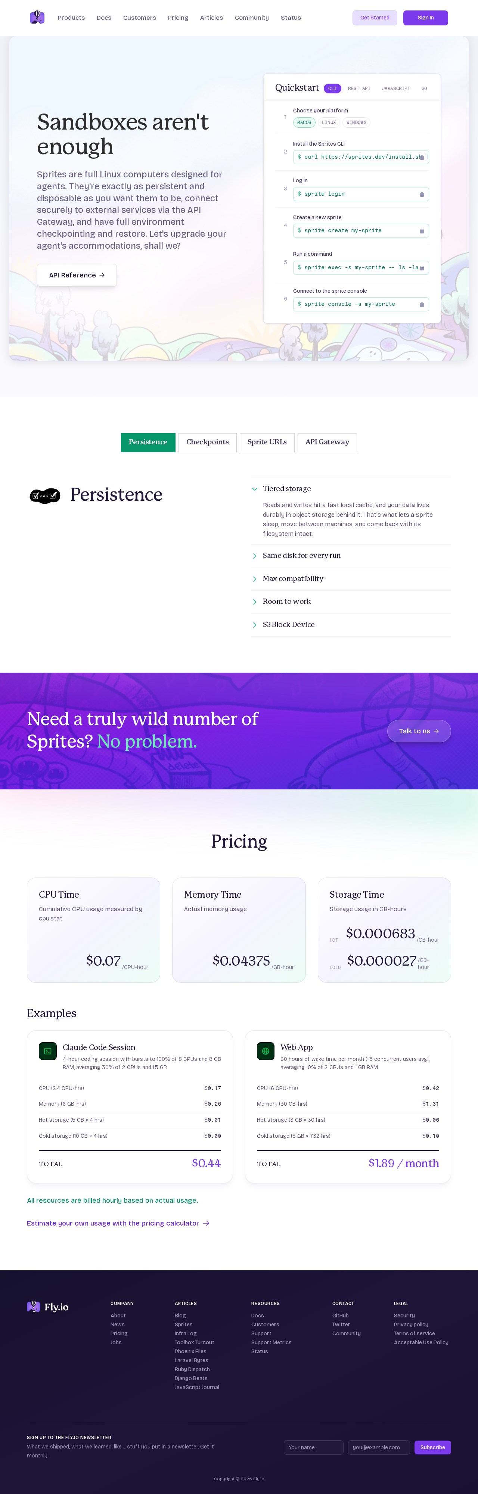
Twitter (341, 1324)
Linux (329, 122)
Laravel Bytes (191, 1360)
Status (291, 18)
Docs (257, 1316)
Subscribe (432, 1447)
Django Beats (191, 1378)
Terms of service (414, 1333)
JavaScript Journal (197, 1387)
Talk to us (414, 731)
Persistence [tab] (148, 442)
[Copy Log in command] (422, 194)
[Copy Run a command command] (422, 267)
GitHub (340, 1316)
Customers (139, 18)
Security (404, 1316)
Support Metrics (271, 1342)
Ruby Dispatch (192, 1369)
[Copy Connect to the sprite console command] (422, 304)
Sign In (426, 18)
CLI (332, 88)
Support (261, 1333)
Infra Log (186, 1333)
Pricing (178, 18)
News (118, 1324)
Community (252, 18)
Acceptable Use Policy (421, 1342)
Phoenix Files (191, 1351)
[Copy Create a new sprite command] (422, 230)
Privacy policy (411, 1324)
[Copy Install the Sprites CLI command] (422, 157)
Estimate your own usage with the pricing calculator (113, 1223)
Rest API (359, 88)
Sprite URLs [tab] (267, 442)
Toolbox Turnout (194, 1342)
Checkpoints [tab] (207, 442)
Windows (356, 122)
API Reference (72, 275)
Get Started (374, 18)
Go (424, 88)
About (118, 1316)
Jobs (116, 1342)
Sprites (184, 1324)
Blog (180, 1316)
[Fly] (47, 1307)
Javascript (396, 88)
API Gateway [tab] (327, 442)
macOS (304, 122)
